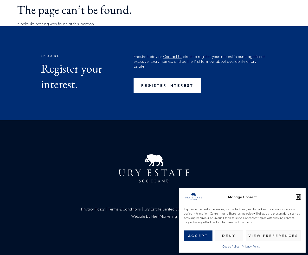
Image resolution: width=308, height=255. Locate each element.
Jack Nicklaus (169, 18)
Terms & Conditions (124, 209)
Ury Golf (205, 18)
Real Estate (102, 18)
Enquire (286, 18)
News (263, 18)
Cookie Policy (230, 246)
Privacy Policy (251, 246)
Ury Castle (236, 18)
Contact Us (172, 56)
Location (134, 18)
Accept (198, 235)
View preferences (273, 235)
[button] (298, 197)
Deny (229, 235)
